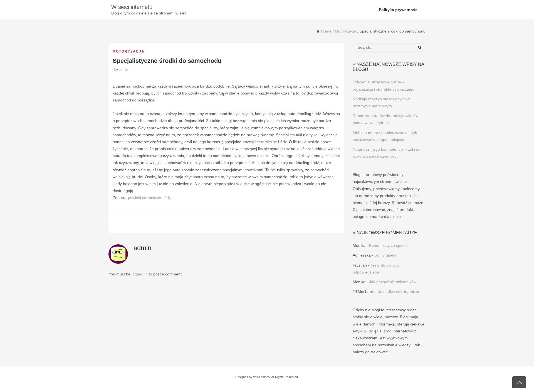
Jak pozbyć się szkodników (392, 282)
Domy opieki (385, 255)
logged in (140, 274)
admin (123, 70)
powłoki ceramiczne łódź (149, 197)
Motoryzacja (345, 31)
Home (326, 31)
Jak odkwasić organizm (398, 291)
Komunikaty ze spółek (388, 245)
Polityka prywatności (399, 10)
